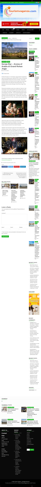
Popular (31, 51)
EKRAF (23, 29)
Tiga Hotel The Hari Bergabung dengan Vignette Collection (33, 281)
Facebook (35, 2)
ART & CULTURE (36, 112)
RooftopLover (32, 322)
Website (20, 227)
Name (3, 227)
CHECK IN (4, 61)
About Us (12, 2)
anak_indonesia (33, 337)
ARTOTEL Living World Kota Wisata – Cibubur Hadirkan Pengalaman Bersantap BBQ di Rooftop (14, 195)
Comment (4, 213)
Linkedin (23, 166)
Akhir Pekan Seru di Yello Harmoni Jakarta (33, 164)
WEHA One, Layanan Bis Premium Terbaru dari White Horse (37, 102)
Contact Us (16, 2)
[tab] (32, 52)
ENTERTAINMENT (26, 32)
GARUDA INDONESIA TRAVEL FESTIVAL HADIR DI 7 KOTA (37, 213)
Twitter (37, 2)
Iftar (9, 162)
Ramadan (11, 162)
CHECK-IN (5, 32)
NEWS (13, 29)
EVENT (17, 29)
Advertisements (21, 2)
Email (11, 227)
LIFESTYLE (18, 32)
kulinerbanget (32, 349)
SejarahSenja (32, 330)
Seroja (14, 162)
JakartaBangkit (33, 343)
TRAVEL (7, 29)
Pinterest (17, 166)
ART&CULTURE (30, 29)
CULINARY (11, 32)
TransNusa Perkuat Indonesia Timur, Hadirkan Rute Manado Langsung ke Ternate (37, 250)
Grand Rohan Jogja (6, 162)
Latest (31, 53)
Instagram (38, 2)
